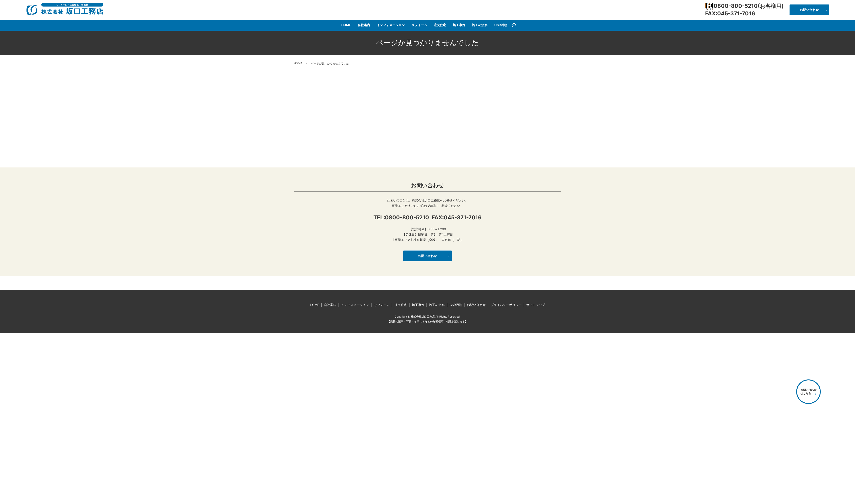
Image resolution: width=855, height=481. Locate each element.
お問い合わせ (809, 10)
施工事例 (459, 25)
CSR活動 (500, 25)
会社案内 (364, 25)
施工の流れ (480, 25)
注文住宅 (440, 25)
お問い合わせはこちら (808, 391)
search (513, 25)
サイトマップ (535, 305)
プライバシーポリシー (506, 305)
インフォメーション (391, 25)
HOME (346, 25)
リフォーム (419, 25)
